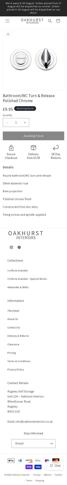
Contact (58, 474)
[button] (7, 21)
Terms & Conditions (18, 361)
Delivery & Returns (18, 335)
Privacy (37, 474)
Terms (29, 480)
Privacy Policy (15, 369)
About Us (12, 319)
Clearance (13, 344)
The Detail (13, 310)
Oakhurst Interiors (21, 474)
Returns (48, 474)
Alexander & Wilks (17, 287)
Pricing (11, 352)
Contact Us (13, 327)
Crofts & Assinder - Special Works (27, 278)
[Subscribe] (51, 443)
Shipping (39, 480)
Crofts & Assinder (17, 270)
